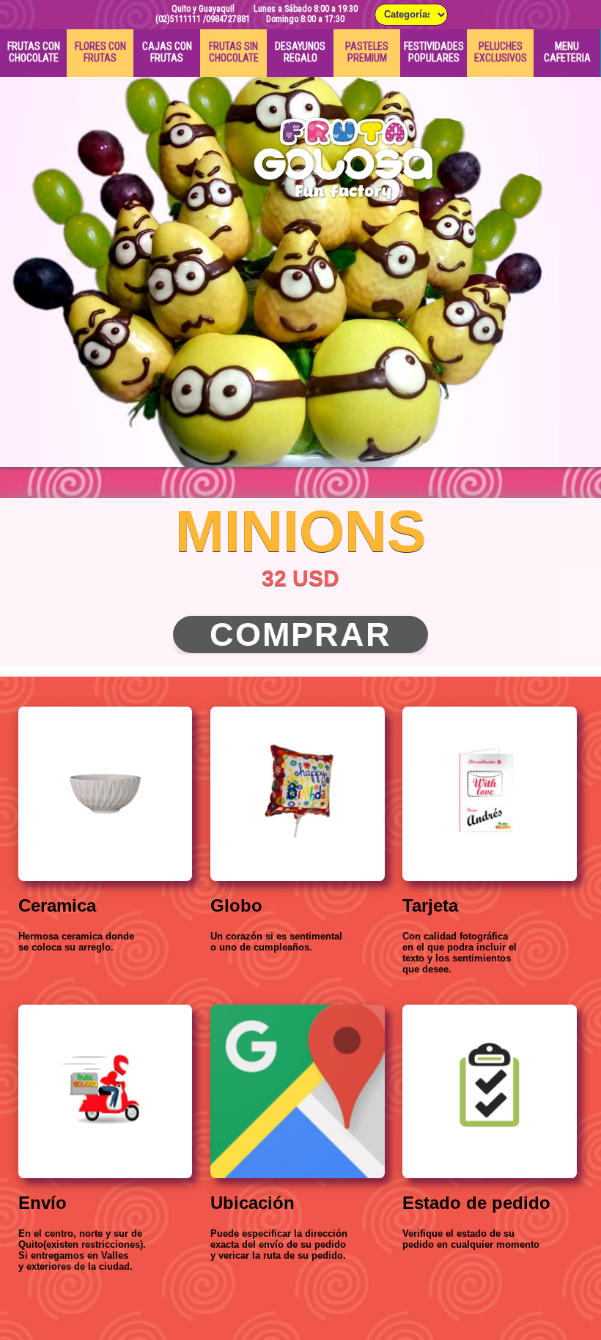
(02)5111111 (178, 19)
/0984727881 (226, 19)
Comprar (300, 634)
